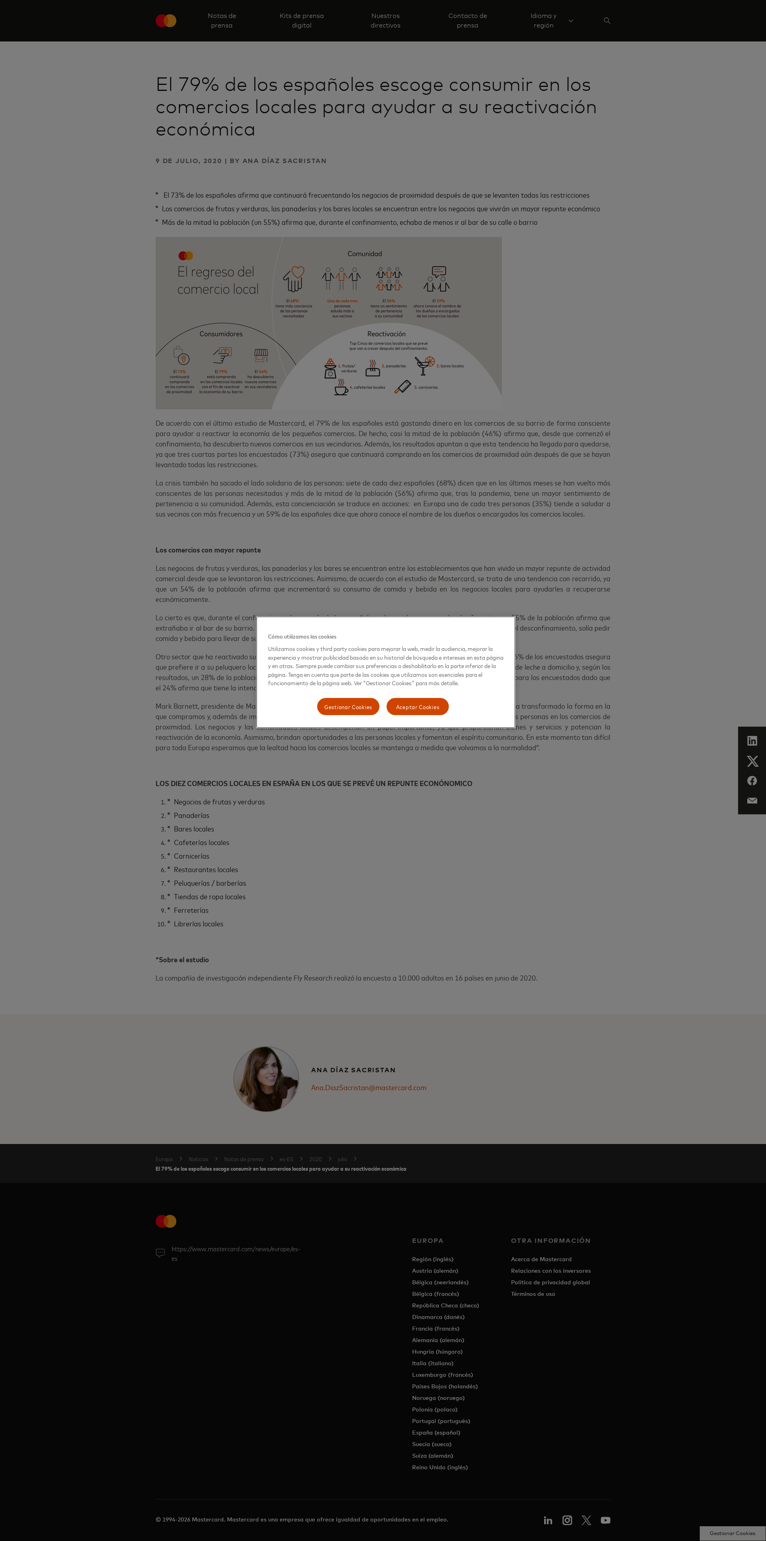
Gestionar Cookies (348, 706)
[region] (385, 672)
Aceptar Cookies (418, 706)
